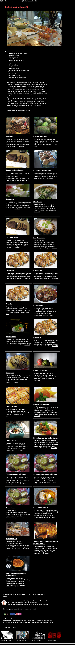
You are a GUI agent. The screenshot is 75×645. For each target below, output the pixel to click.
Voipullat (9, 304)
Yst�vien (13, 1)
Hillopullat (37, 338)
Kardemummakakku (40, 507)
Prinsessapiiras (11, 440)
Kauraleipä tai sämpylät (42, 170)
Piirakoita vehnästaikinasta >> (36, 594)
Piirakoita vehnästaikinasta (16, 474)
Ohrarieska (10, 199)
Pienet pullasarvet (40, 370)
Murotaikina (37, 202)
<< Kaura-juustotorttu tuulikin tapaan (14, 594)
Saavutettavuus (21, 640)
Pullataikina (10, 270)
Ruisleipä (9, 136)
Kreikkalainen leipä (40, 136)
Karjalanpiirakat (39, 238)
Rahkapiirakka (11, 508)
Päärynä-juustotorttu (41, 404)
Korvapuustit (38, 305)
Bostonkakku (11, 337)
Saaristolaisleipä (12, 238)
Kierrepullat (10, 373)
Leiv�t (20, 1)
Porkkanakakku (11, 539)
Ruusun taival (52, 640)
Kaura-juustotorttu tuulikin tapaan (45, 438)
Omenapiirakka (11, 406)
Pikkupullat (37, 270)
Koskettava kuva (6, 640)
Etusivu (7, 1)
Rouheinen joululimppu (14, 170)
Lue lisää (21, 146)
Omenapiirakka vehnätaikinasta (45, 474)
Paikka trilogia (36, 640)
